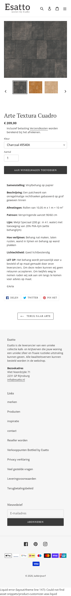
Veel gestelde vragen (20, 469)
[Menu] (65, 8)
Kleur (7, 138)
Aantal (7, 151)
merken (12, 402)
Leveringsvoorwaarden (21, 478)
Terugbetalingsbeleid (20, 488)
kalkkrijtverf (40, 575)
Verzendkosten (39, 128)
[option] (20, 87)
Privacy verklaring (18, 459)
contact (11, 431)
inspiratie (13, 421)
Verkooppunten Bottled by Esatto (28, 450)
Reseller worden (17, 440)
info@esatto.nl (16, 379)
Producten (13, 411)
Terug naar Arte (38, 316)
